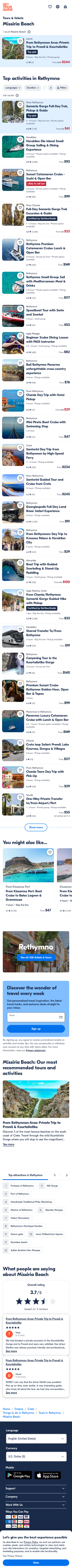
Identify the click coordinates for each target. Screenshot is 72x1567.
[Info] (29, 32)
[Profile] (65, 7)
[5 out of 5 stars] (36, 1327)
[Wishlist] (50, 7)
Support (10, 1488)
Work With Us (14, 1505)
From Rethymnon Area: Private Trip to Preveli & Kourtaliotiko (34, 1320)
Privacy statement (35, 1050)
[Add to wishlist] (20, 41)
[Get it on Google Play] (19, 1476)
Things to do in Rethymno (18, 1412)
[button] (36, 51)
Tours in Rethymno (50, 1412)
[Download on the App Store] (48, 1476)
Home (6, 1409)
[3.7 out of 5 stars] (36, 1301)
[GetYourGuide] (8, 7)
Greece (19, 1409)
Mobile (10, 1467)
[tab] (25, 1175)
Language (12, 1430)
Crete (31, 1409)
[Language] (57, 6)
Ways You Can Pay (17, 1511)
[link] (36, 51)
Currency (11, 1448)
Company (11, 1496)
